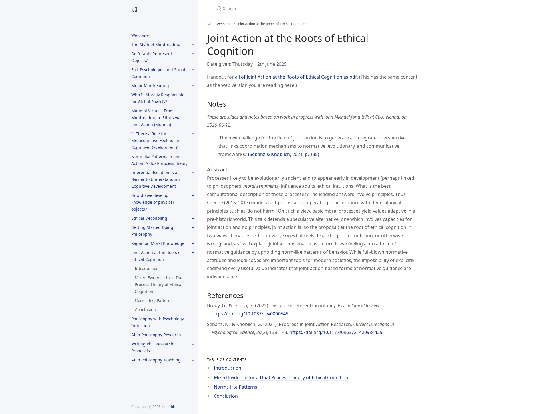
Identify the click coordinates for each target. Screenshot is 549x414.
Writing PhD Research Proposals (152, 347)
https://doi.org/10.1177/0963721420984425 (335, 332)
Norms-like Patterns (154, 300)
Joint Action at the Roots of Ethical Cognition (156, 256)
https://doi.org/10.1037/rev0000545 (250, 314)
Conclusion (145, 309)
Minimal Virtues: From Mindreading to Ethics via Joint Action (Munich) (155, 117)
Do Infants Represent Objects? (151, 57)
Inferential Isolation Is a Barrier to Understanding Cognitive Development (155, 179)
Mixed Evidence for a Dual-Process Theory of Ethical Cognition (160, 284)
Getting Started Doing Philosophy (152, 231)
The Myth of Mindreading (155, 44)
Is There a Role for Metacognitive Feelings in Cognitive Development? (155, 140)
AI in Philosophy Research (156, 334)
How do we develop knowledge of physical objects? (152, 202)
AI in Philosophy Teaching (156, 360)
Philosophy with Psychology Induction (157, 322)
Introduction (147, 268)
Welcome (140, 35)
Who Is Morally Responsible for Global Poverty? (157, 98)
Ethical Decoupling (149, 218)
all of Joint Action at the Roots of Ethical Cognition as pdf (296, 77)
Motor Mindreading (150, 85)
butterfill (168, 406)
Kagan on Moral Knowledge (157, 243)
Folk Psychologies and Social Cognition (158, 73)
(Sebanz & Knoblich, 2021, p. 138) (283, 154)
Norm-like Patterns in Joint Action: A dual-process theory (159, 160)
